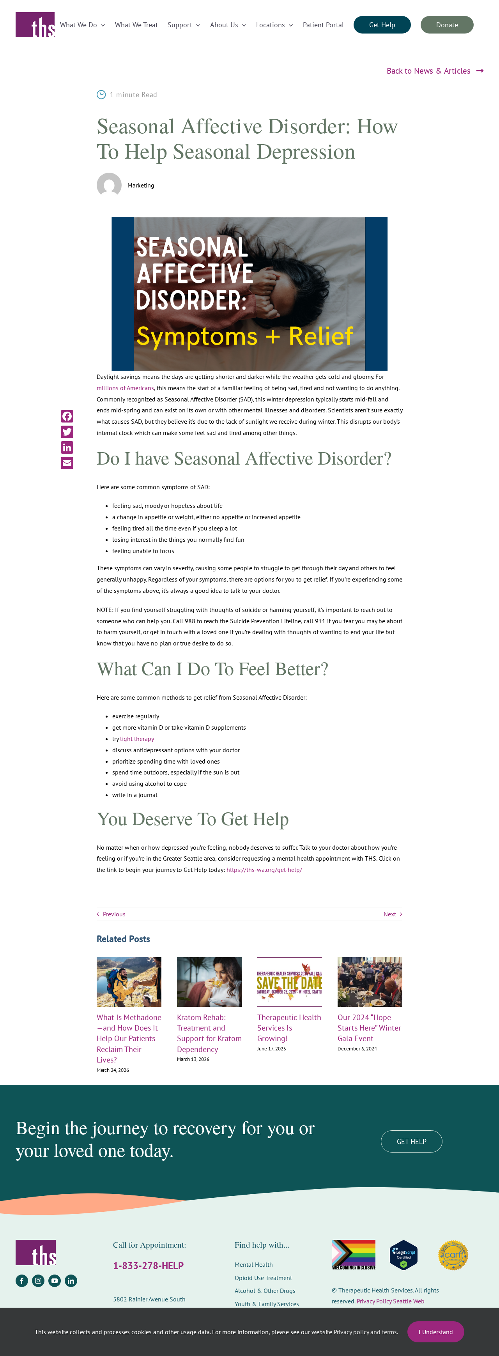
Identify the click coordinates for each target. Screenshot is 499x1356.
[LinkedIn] (67, 447)
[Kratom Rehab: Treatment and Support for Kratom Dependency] (209, 961)
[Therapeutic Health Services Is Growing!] (289, 961)
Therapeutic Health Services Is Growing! (289, 1027)
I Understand (436, 1332)
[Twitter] (67, 432)
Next (390, 914)
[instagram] (38, 1281)
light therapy (137, 739)
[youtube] (54, 1281)
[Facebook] (67, 416)
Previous (114, 914)
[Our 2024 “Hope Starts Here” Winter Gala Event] (370, 961)
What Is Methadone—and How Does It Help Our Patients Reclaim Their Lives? (129, 1038)
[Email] (67, 463)
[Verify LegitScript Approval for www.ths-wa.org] (403, 1255)
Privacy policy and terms (365, 1332)
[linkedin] (71, 1281)
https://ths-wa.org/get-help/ (264, 869)
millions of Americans (125, 388)
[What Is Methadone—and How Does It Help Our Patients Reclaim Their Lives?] (129, 961)
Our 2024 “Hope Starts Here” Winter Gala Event (369, 1027)
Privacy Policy (374, 1301)
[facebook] (22, 1281)
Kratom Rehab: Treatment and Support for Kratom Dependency (209, 1033)
